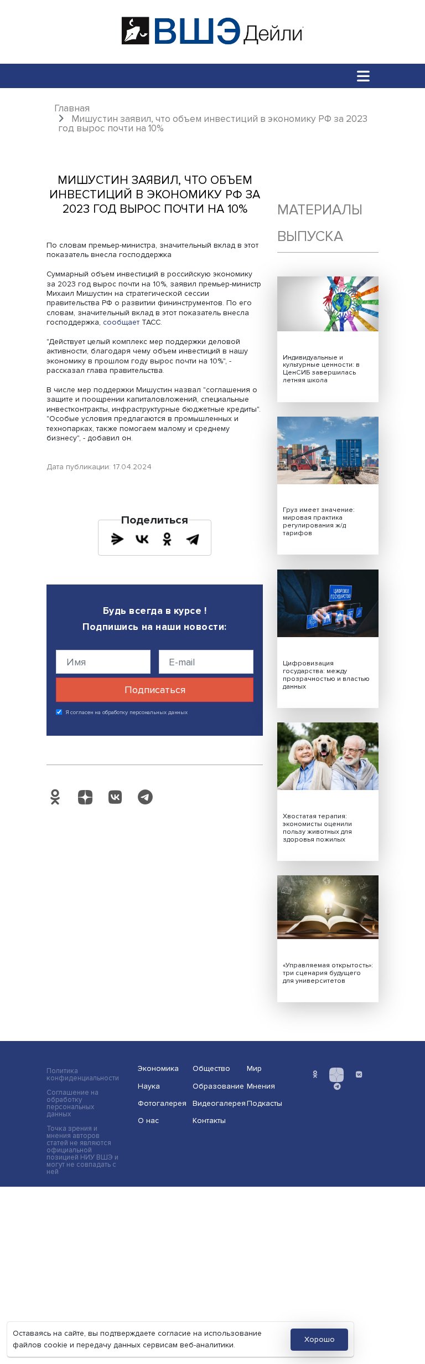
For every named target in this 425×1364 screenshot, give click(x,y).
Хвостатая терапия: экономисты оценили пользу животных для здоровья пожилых (317, 828)
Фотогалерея (161, 1103)
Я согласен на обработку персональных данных (127, 712)
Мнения (261, 1086)
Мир (254, 1068)
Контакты (209, 1120)
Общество (211, 1068)
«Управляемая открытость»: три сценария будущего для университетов (328, 973)
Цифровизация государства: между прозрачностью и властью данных (326, 675)
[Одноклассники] (167, 539)
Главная (72, 108)
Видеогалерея (216, 1103)
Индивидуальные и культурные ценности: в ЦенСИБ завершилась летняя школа (321, 369)
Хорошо (319, 1339)
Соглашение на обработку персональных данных (72, 1103)
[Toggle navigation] (363, 75)
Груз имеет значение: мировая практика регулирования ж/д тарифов (319, 521)
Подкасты (264, 1103)
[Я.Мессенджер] (117, 539)
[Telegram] (192, 539)
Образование (216, 1086)
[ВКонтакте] (142, 539)
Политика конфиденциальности (82, 1075)
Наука (149, 1086)
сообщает (121, 322)
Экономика (158, 1068)
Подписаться (155, 690)
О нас (148, 1120)
